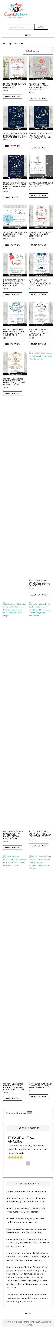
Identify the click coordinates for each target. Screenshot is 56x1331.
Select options (12, 96)
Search (41, 27)
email (35, 1222)
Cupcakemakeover (28, 10)
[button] (28, 35)
